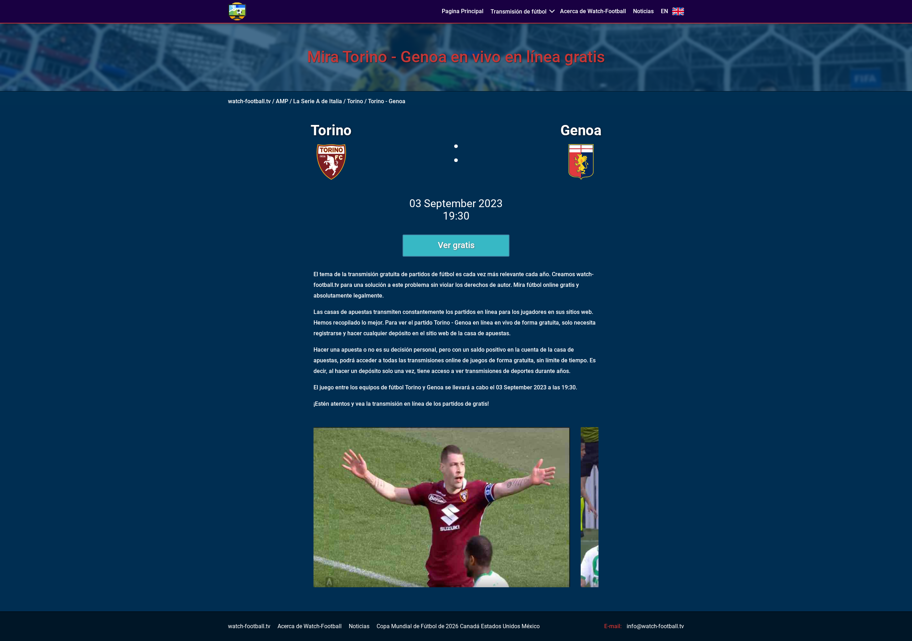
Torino (355, 101)
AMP (282, 101)
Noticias (643, 11)
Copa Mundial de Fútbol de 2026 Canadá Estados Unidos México (458, 626)
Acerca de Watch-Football (593, 11)
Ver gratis (456, 245)
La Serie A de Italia (317, 101)
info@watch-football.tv (655, 626)
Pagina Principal (462, 11)
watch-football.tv (249, 101)
